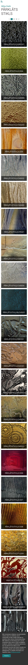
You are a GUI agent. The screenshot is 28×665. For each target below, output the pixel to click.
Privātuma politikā (15, 652)
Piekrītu (6, 656)
